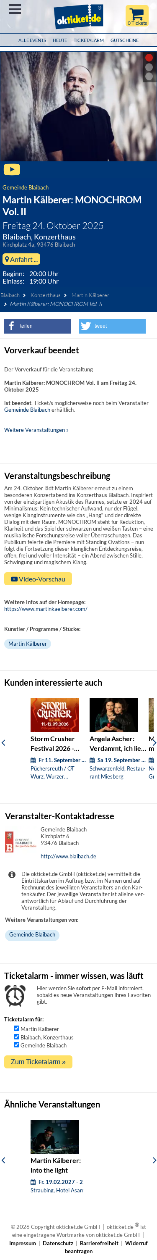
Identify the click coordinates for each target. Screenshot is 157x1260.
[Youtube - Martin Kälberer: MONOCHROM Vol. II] (12, 173)
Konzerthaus (46, 295)
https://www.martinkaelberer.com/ (46, 608)
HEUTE (60, 40)
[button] (37, 326)
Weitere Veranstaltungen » (36, 429)
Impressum (22, 1243)
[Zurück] (3, 742)
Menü (15, 9)
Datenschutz (58, 1243)
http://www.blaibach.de (68, 856)
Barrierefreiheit (99, 1243)
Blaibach (10, 295)
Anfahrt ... (23, 259)
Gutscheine (125, 40)
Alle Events (32, 40)
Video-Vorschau (41, 579)
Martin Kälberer (90, 295)
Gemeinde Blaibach (26, 187)
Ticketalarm (89, 40)
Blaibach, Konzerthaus (47, 1037)
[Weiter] (155, 742)
